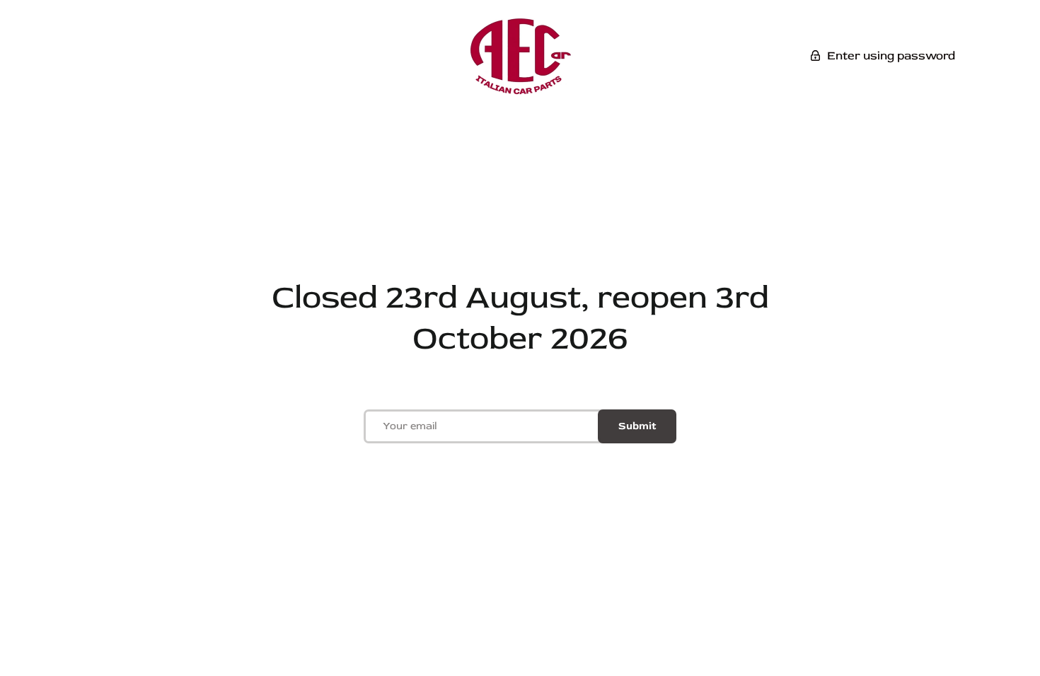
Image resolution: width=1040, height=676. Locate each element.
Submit (637, 426)
